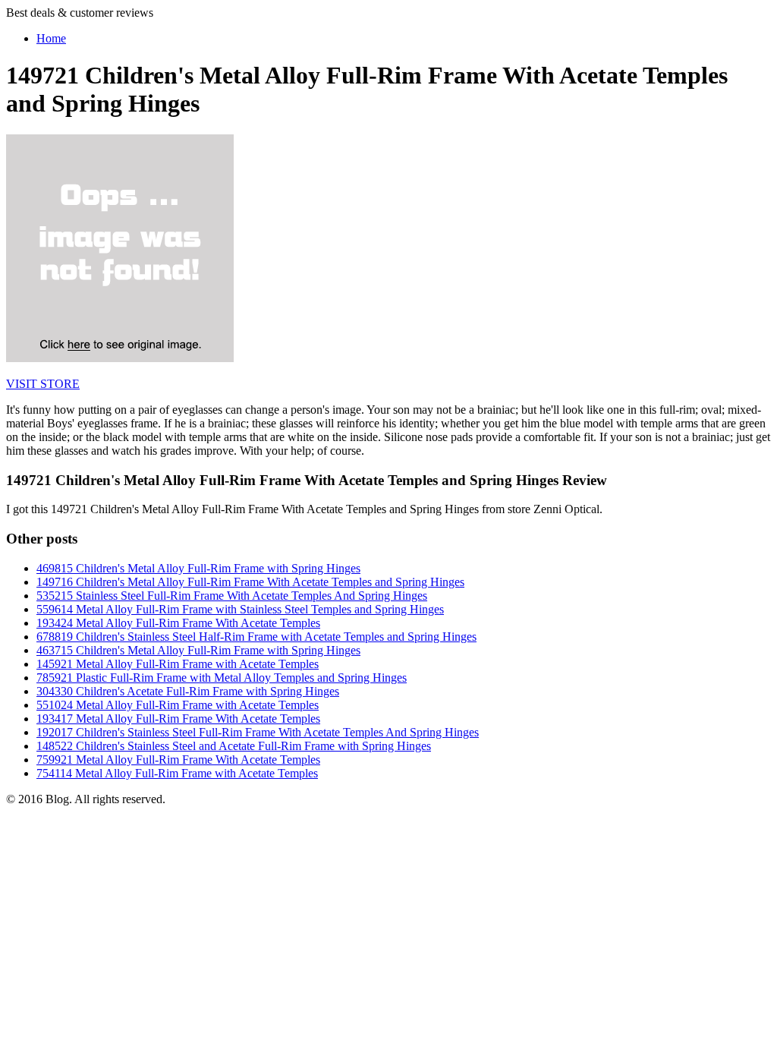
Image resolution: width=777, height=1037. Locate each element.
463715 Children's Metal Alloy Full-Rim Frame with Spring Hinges (198, 650)
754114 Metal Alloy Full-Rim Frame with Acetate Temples (177, 773)
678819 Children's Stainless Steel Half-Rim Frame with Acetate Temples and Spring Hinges (256, 636)
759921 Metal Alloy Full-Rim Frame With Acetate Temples (178, 759)
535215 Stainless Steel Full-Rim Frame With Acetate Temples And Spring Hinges (231, 595)
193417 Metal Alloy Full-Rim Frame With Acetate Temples (178, 718)
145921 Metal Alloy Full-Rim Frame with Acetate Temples (177, 663)
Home (51, 38)
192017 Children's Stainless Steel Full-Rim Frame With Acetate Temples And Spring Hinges (257, 732)
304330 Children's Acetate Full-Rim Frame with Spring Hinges (187, 691)
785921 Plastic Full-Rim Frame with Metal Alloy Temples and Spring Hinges (221, 677)
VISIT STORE (43, 383)
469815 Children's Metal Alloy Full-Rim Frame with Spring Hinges (198, 568)
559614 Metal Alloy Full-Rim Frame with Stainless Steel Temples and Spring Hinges (240, 609)
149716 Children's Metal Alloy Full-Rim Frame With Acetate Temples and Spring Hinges (250, 581)
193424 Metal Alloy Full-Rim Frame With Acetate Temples (178, 622)
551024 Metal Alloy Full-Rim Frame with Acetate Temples (177, 704)
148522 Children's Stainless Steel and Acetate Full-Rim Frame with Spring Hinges (233, 745)
